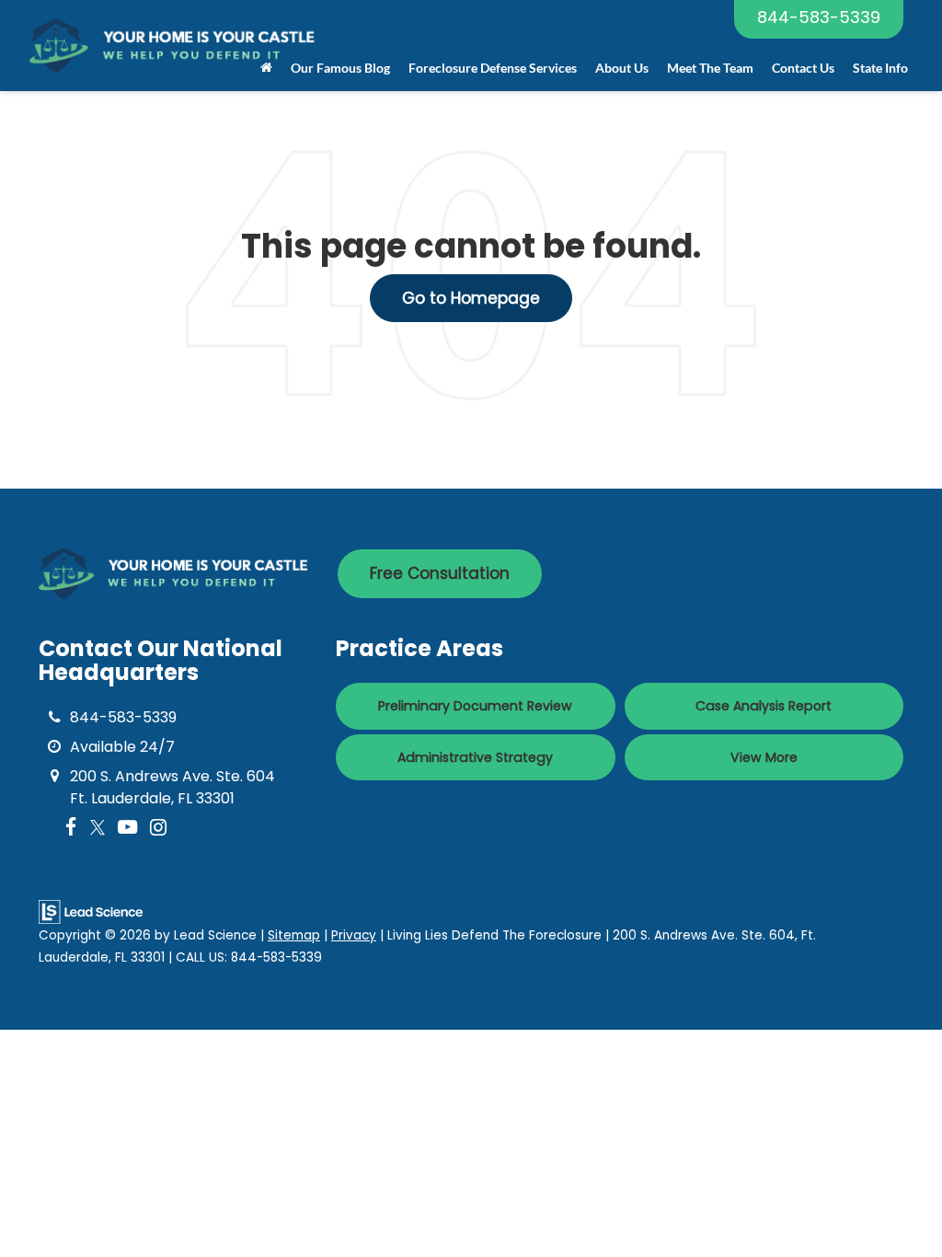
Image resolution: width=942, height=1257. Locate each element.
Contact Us (803, 67)
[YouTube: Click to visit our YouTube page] (127, 827)
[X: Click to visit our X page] (97, 827)
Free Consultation (440, 573)
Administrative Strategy (475, 757)
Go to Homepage (471, 298)
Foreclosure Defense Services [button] (492, 67)
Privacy (353, 935)
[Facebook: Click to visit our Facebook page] (71, 827)
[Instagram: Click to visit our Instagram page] (158, 827)
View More (764, 757)
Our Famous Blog (340, 67)
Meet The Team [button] (710, 67)
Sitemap (294, 935)
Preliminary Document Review (475, 706)
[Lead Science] (91, 911)
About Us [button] (622, 67)
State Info (880, 67)
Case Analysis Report (763, 706)
